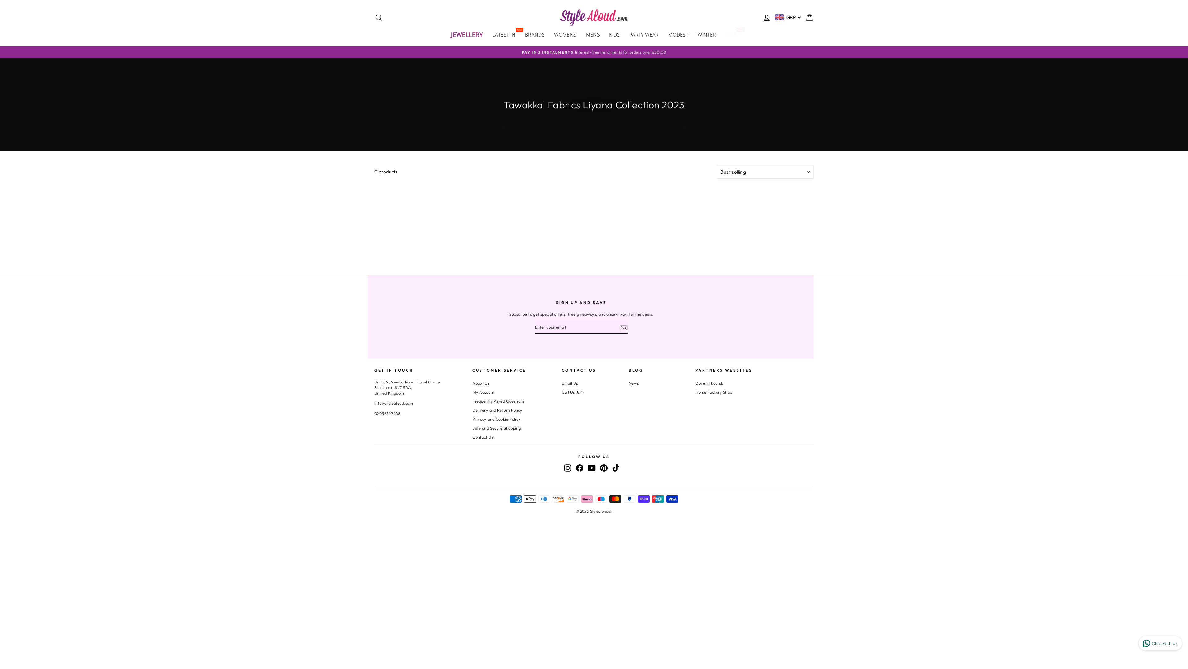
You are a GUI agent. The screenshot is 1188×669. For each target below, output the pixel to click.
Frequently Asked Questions (498, 401)
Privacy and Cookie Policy (496, 419)
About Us (480, 383)
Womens (565, 34)
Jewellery (467, 34)
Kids (614, 34)
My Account (483, 392)
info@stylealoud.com (393, 403)
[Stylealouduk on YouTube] (592, 468)
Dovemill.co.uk (709, 383)
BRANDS (535, 34)
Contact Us (482, 437)
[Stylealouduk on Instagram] (567, 468)
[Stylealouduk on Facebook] (579, 468)
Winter (707, 34)
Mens (593, 34)
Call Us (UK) (573, 392)
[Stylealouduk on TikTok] (616, 468)
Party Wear (644, 34)
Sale (733, 34)
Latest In (506, 34)
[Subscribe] (624, 327)
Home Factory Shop (713, 392)
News (634, 383)
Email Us (570, 383)
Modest (678, 34)
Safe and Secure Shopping (496, 428)
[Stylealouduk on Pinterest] (604, 468)
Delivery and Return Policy (497, 410)
